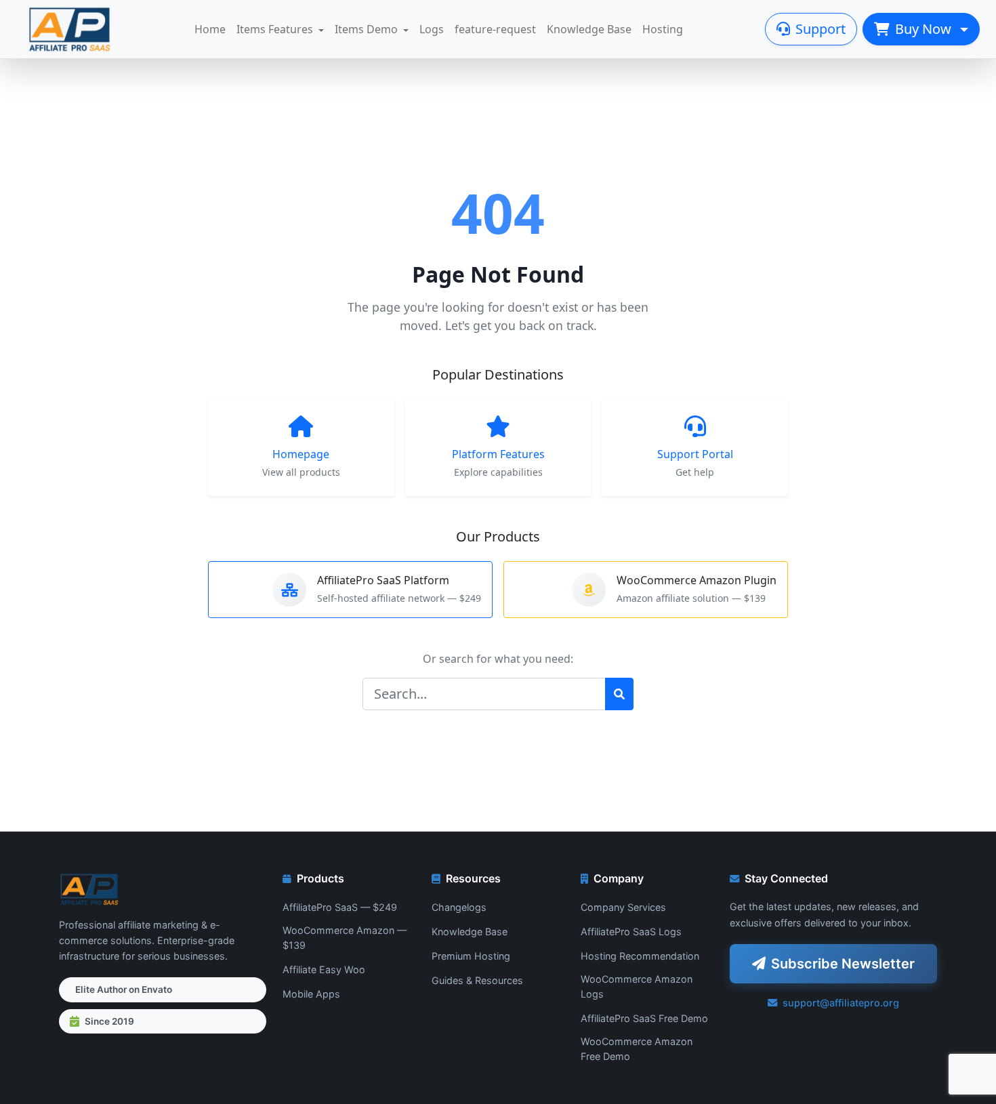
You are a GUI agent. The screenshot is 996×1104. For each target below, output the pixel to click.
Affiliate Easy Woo (324, 969)
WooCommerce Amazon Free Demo (636, 1049)
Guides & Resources (477, 980)
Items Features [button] (274, 29)
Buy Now (925, 29)
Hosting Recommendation (640, 956)
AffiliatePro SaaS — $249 (340, 907)
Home (210, 29)
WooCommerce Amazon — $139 (345, 937)
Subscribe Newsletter (843, 964)
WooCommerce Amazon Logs (636, 986)
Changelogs (459, 907)
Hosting (662, 29)
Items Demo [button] (366, 29)
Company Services (623, 907)
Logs (431, 29)
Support (820, 29)
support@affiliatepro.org (841, 1002)
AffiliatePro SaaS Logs (631, 931)
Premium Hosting (471, 956)
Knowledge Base (589, 29)
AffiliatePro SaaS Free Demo (644, 1018)
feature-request (495, 29)
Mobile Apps (311, 994)
